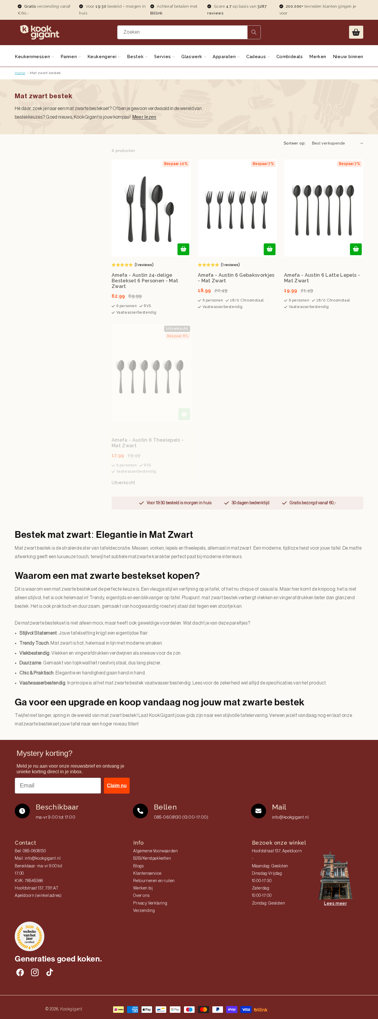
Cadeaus (256, 56)
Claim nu (117, 785)
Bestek (136, 56)
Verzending (144, 911)
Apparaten (225, 56)
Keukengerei (102, 56)
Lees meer (335, 903)
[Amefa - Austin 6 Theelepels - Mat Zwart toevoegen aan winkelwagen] (184, 414)
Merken (317, 56)
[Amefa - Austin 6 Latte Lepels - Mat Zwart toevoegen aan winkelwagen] (356, 249)
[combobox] (189, 32)
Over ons (141, 896)
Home (20, 73)
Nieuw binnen (348, 56)
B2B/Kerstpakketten (152, 858)
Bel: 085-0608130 (30, 851)
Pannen (69, 56)
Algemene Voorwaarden (155, 851)
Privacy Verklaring (150, 903)
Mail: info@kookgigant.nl (38, 858)
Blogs (138, 866)
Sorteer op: (295, 143)
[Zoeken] (253, 32)
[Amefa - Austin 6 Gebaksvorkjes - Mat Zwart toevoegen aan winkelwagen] (270, 249)
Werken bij (143, 888)
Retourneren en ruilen (154, 881)
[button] (356, 32)
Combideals (289, 56)
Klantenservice (147, 873)
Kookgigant (71, 1009)
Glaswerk (192, 56)
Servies (163, 56)
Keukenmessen (33, 56)
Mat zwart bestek (45, 73)
